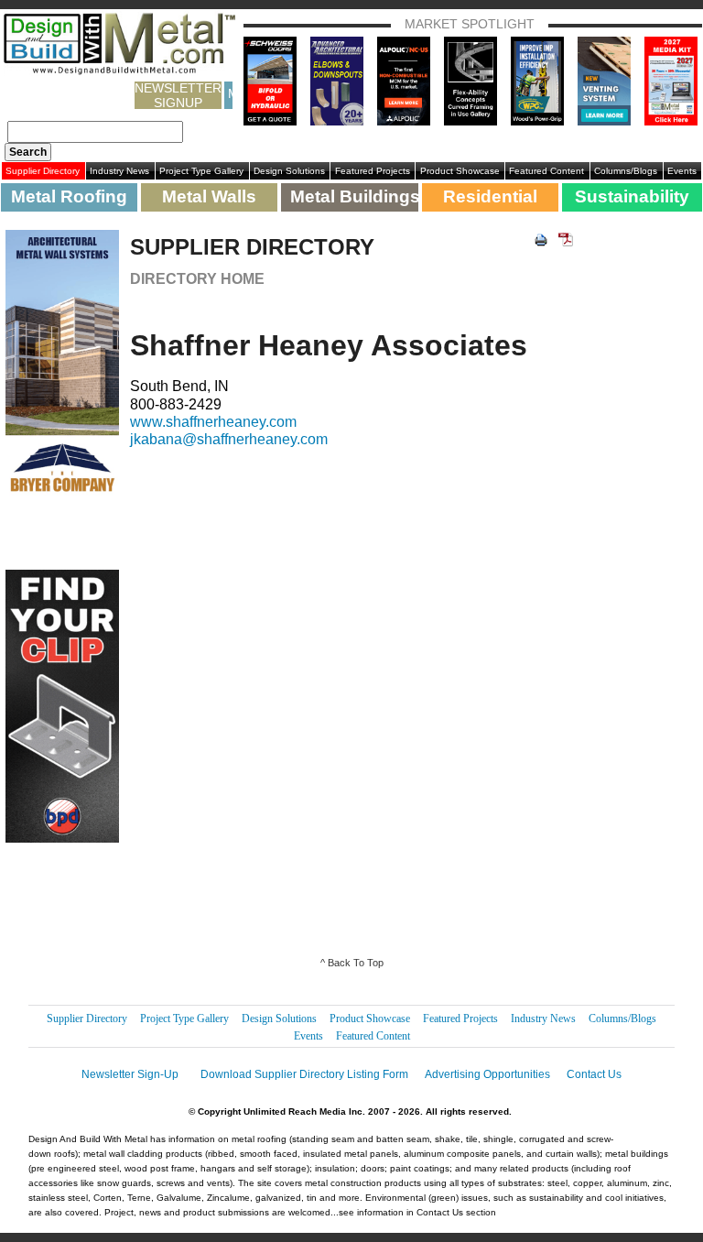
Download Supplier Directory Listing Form (304, 1074)
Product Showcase (460, 171)
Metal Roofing (69, 196)
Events (682, 171)
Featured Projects (372, 171)
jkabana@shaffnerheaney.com (229, 439)
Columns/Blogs (625, 171)
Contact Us (594, 1074)
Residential (490, 196)
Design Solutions (289, 171)
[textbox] (95, 132)
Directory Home (197, 279)
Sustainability (632, 196)
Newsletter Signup (178, 95)
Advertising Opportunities (487, 1074)
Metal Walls (209, 196)
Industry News (119, 171)
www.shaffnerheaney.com (213, 422)
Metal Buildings (353, 196)
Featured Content (546, 171)
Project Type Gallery (201, 171)
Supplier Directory (42, 171)
